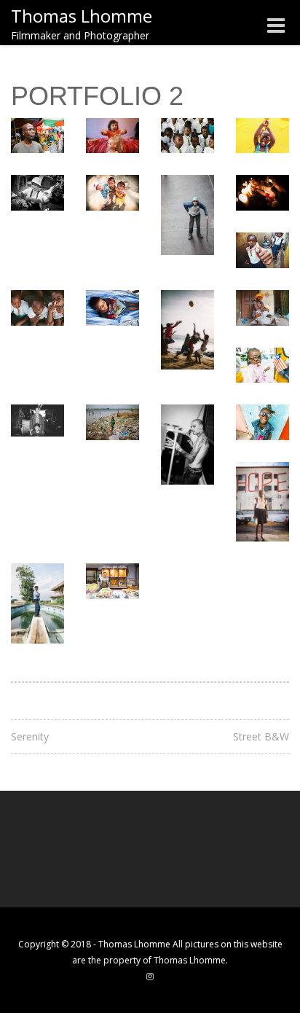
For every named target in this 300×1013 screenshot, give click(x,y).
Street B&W (261, 736)
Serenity (30, 736)
